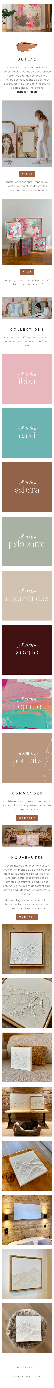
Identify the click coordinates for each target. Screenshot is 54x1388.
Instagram (19, 1376)
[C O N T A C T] (27, 836)
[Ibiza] (27, 379)
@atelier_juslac (27, 92)
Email (29, 1376)
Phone (37, 1376)
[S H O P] (27, 232)
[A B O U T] (27, 133)
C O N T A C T (27, 818)
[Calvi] (27, 433)
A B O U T (27, 174)
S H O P (27, 272)
